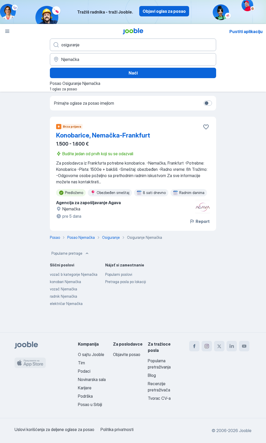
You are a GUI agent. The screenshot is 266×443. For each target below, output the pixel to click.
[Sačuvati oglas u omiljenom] (206, 126)
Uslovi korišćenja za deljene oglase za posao (54, 429)
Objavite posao (126, 354)
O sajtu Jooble (91, 354)
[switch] (208, 103)
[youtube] (244, 346)
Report (203, 221)
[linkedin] (232, 346)
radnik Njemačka (63, 296)
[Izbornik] (7, 31)
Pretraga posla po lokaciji (125, 281)
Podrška (85, 396)
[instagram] (207, 346)
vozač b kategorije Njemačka (73, 274)
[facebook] (194, 346)
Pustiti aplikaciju (246, 31)
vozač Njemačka (63, 289)
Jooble (245, 430)
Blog (152, 375)
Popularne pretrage (66, 253)
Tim (81, 362)
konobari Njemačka (65, 281)
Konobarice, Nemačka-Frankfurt (103, 135)
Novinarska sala (92, 379)
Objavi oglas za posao (164, 11)
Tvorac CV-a (159, 398)
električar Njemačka (66, 303)
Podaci (84, 371)
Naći (133, 73)
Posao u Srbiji (90, 404)
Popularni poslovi (118, 274)
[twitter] (219, 346)
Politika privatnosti (117, 429)
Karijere (84, 387)
